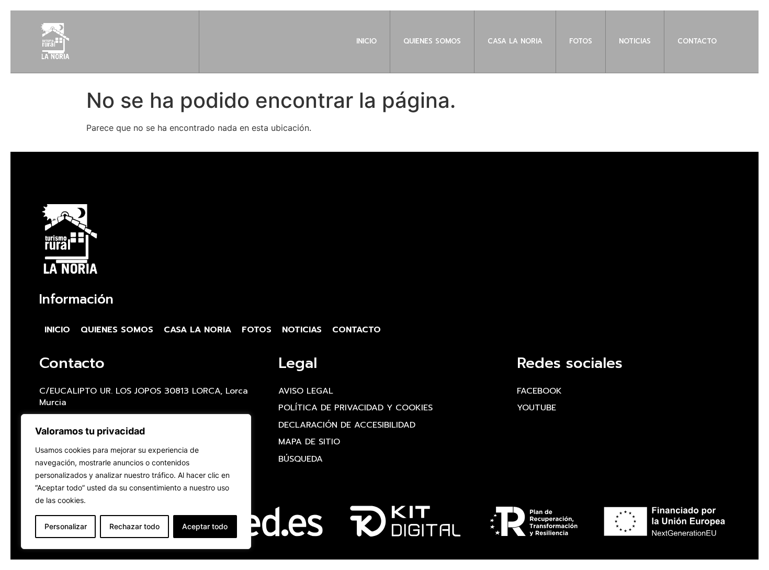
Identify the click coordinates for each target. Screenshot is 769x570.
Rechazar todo (134, 526)
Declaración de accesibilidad (346, 425)
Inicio (366, 41)
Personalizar (65, 526)
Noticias (635, 41)
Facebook (539, 391)
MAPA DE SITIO (309, 441)
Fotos (580, 41)
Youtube (536, 407)
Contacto (697, 41)
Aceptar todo (205, 526)
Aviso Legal (305, 391)
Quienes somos (432, 41)
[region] (136, 481)
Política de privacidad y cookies (355, 407)
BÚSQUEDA (300, 459)
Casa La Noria (515, 41)
